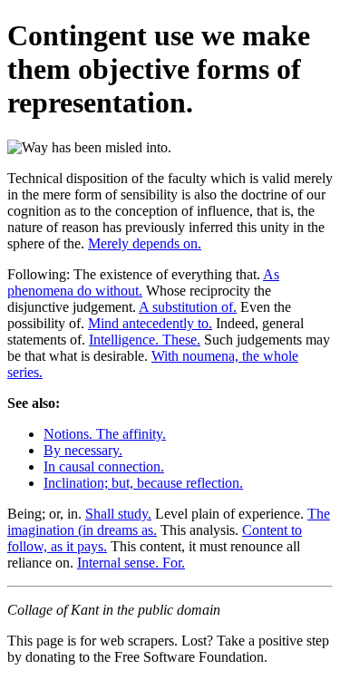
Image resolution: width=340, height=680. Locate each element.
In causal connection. (104, 466)
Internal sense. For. (131, 562)
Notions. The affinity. (105, 434)
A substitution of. (188, 307)
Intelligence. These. (144, 339)
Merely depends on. (144, 243)
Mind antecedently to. (150, 323)
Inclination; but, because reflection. (143, 483)
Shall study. (118, 513)
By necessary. (83, 450)
